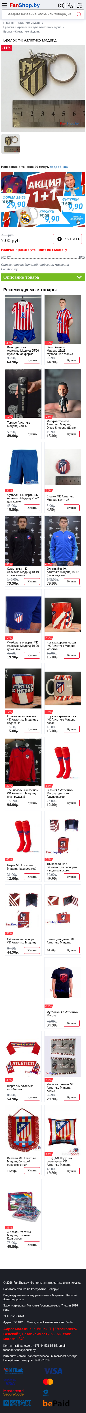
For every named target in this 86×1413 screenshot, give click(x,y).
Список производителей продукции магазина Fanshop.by (35, 267)
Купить (32, 360)
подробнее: (59, 166)
